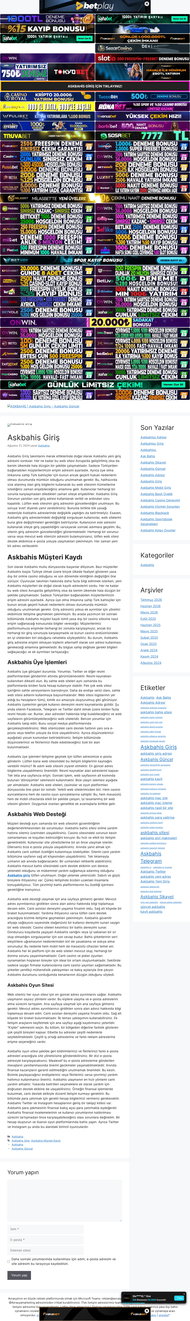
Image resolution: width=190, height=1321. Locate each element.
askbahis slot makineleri (158, 838)
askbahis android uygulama (153, 708)
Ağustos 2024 (150, 663)
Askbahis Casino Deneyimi (160, 500)
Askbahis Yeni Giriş (155, 881)
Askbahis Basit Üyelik (156, 494)
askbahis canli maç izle (151, 722)
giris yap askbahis (149, 902)
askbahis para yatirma (157, 817)
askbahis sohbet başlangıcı (153, 843)
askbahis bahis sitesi (156, 712)
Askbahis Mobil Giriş (155, 488)
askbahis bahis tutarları (151, 717)
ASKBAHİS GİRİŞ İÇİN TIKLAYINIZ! (95, 86)
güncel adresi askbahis (171, 902)
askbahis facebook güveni (152, 741)
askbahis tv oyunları (162, 867)
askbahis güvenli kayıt (151, 770)
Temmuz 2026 (151, 600)
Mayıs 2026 (149, 612)
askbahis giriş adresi (156, 753)
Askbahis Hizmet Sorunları (160, 506)
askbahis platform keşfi (151, 822)
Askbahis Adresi (152, 475)
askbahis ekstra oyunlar (151, 727)
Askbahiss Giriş (152, 443)
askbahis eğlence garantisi (153, 736)
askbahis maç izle (154, 798)
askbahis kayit (151, 779)
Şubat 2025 (149, 637)
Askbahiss (148, 450)
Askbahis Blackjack (154, 513)
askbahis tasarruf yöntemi (152, 848)
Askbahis (17, 1136)
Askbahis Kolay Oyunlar (158, 530)
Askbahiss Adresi (153, 437)
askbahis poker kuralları (151, 827)
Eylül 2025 (148, 619)
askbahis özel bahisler (151, 891)
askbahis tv (145, 867)
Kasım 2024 (149, 656)
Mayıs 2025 (149, 631)
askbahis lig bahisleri (150, 793)
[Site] (47, 146)
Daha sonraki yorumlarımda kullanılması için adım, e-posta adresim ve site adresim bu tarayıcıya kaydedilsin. (64, 1261)
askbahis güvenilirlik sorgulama (155, 765)
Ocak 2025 (148, 644)
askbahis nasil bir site (156, 808)
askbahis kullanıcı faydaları (153, 789)
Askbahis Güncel (22, 1148)
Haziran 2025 (150, 625)
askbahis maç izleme (156, 803)
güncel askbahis (152, 907)
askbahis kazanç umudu (151, 784)
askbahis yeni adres (155, 877)
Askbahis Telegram (151, 857)
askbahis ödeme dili (149, 887)
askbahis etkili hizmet (150, 731)
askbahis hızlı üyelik (150, 774)
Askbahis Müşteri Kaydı (45, 1140)
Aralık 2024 (149, 650)
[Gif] (95, 198)
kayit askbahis (151, 912)
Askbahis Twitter (153, 872)
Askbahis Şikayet (153, 462)
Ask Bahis (147, 456)
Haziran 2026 (150, 606)
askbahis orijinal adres (151, 813)
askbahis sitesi (154, 832)
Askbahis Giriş (21, 1140)
